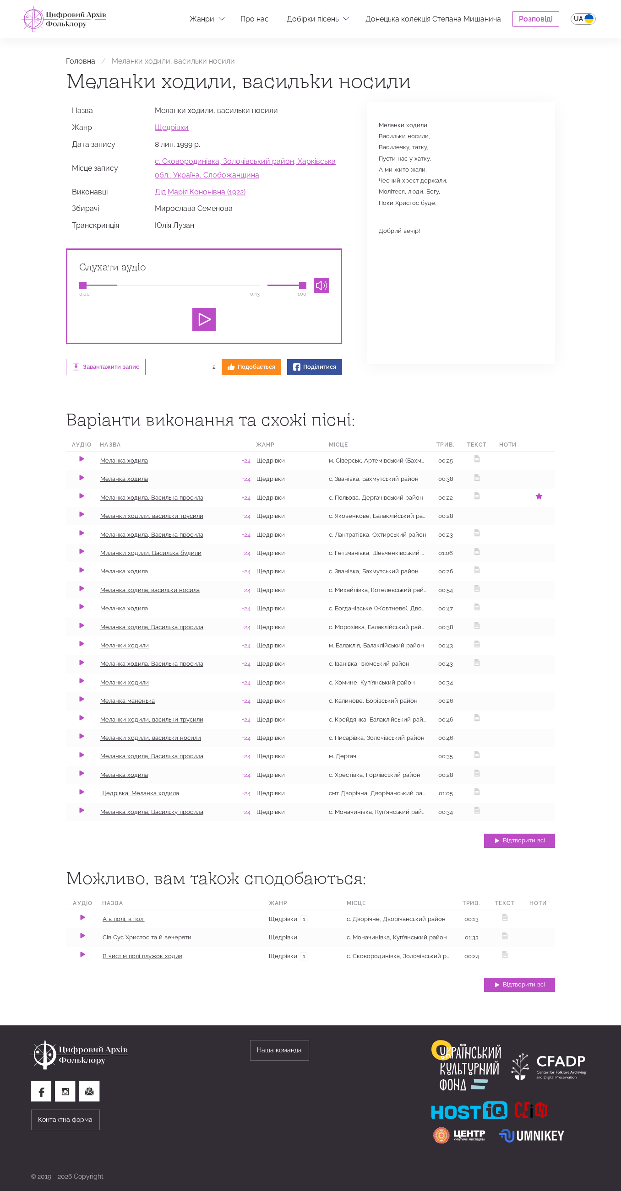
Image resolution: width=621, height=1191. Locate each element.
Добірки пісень (313, 19)
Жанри (202, 19)
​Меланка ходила (124, 774)
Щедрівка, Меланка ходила (139, 793)
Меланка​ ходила (124, 571)
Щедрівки (172, 127)
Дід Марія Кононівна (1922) (200, 192)
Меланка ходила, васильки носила (150, 590)
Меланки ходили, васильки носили (150, 737)
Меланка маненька (127, 700)
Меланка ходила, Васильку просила (151, 811)
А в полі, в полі (124, 919)
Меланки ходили (124, 645)
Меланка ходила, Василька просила (151, 497)
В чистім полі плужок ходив (142, 956)
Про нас (254, 19)
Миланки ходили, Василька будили (151, 553)
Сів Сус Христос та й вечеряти (147, 937)
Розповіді (536, 19)
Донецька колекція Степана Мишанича (433, 19)
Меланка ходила (124, 460)
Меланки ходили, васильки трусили (151, 515)
